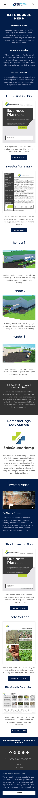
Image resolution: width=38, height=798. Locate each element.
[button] (5, 4)
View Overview (19, 731)
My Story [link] (19, 768)
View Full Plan (19, 157)
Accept (19, 793)
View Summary (19, 230)
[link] (19, 4)
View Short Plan (19, 608)
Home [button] (19, 765)
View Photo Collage (19, 678)
